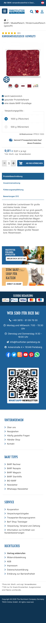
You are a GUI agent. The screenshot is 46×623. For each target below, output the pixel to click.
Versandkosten (25, 154)
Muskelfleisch (17, 23)
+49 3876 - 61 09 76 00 (25, 320)
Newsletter (12, 484)
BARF (6, 23)
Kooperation (13, 509)
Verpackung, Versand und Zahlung (23, 526)
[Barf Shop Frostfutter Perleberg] (20, 11)
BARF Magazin (14, 472)
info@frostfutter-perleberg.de (25, 342)
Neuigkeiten (13, 431)
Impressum (12, 565)
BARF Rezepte (14, 468)
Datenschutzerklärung (17, 569)
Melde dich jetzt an (16, 259)
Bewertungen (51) (11, 196)
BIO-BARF (11, 480)
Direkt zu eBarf (14, 284)
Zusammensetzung (11, 183)
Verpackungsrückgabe (18, 513)
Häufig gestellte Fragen (18, 435)
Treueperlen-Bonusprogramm (21, 517)
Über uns (11, 427)
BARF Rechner (14, 464)
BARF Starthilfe (14, 476)
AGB (9, 561)
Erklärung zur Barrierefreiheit (21, 573)
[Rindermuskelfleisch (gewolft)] (10, 87)
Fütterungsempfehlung (13, 190)
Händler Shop (13, 439)
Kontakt (10, 443)
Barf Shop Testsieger (17, 521)
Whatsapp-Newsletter (17, 489)
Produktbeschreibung (12, 176)
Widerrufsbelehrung (16, 557)
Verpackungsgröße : (15, 110)
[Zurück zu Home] (5, 20)
